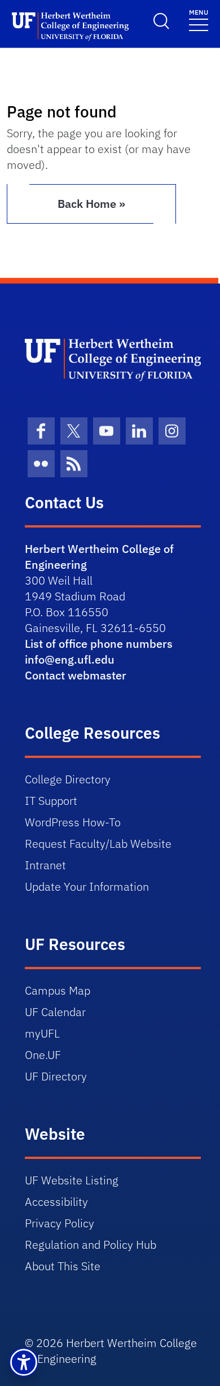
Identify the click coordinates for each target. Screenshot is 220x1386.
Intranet (45, 865)
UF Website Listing (71, 1180)
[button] (23, 1362)
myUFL (42, 1033)
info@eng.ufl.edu (70, 659)
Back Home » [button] (91, 203)
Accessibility (56, 1201)
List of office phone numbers (99, 643)
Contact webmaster (75, 675)
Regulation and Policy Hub (90, 1244)
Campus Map (57, 990)
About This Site (62, 1266)
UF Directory (56, 1076)
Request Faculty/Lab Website (98, 843)
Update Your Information (87, 886)
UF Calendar (55, 1011)
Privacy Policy (59, 1223)
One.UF (43, 1054)
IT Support (51, 800)
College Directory (68, 779)
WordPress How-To (73, 822)
